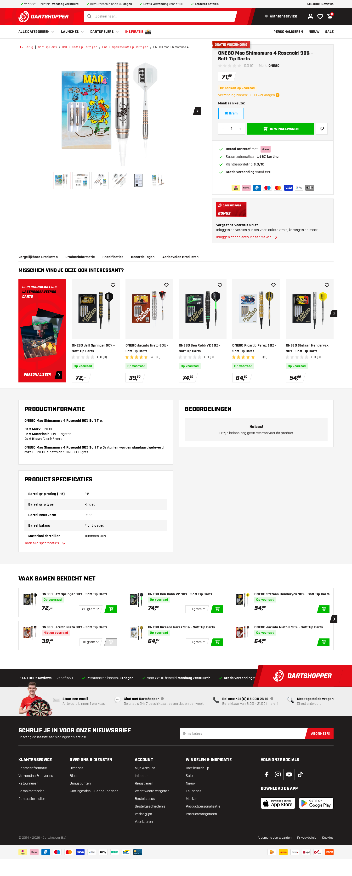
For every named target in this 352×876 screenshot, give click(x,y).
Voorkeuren (144, 822)
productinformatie (80, 257)
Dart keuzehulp (197, 768)
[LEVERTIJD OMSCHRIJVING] (277, 95)
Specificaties (112, 257)
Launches (70, 32)
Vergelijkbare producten (38, 257)
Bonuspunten (80, 783)
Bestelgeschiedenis (150, 806)
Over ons (76, 768)
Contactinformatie (32, 768)
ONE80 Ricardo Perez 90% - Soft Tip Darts (254, 348)
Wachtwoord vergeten (152, 791)
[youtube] (289, 774)
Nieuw (190, 783)
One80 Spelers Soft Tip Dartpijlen (125, 47)
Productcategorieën (201, 814)
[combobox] (161, 16)
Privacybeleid (306, 838)
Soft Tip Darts (47, 47)
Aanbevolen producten (180, 257)
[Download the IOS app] (278, 803)
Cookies (328, 838)
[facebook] (266, 774)
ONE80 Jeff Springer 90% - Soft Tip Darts (93, 348)
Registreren (144, 783)
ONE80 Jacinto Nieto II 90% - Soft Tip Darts (288, 627)
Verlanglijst (143, 814)
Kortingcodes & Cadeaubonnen (94, 791)
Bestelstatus (145, 799)
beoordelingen (142, 257)
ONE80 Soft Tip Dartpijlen (79, 47)
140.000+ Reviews (320, 4)
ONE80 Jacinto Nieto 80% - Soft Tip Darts (146, 348)
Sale (189, 776)
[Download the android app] (316, 803)
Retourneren (28, 783)
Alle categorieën (34, 32)
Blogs (74, 776)
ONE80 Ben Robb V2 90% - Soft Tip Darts (200, 348)
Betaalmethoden (31, 791)
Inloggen (141, 776)
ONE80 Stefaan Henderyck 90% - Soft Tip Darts (307, 348)
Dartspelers (102, 32)
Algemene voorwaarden (274, 838)
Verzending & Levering (35, 776)
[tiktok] (300, 774)
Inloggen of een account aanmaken (243, 237)
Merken (192, 799)
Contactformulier (31, 799)
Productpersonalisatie (203, 806)
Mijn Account (145, 768)
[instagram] (278, 774)
